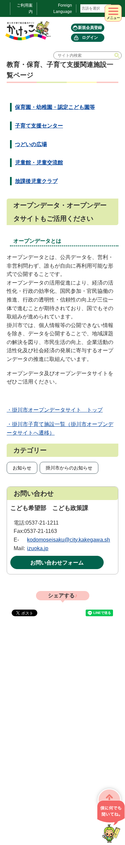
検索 (117, 55)
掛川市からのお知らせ (69, 467)
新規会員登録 (90, 27)
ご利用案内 (25, 8)
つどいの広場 (31, 144)
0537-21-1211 (42, 523)
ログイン (90, 37)
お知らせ (22, 467)
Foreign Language (62, 8)
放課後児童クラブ (36, 181)
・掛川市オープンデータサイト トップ (55, 410)
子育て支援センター (39, 125)
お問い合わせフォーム (57, 562)
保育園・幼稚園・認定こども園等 (55, 107)
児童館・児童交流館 (39, 162)
